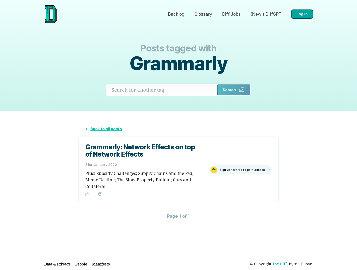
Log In (302, 14)
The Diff (279, 263)
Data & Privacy (57, 264)
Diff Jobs (231, 14)
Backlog (176, 14)
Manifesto (101, 264)
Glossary (203, 14)
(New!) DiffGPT (266, 14)
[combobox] (162, 90)
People (81, 264)
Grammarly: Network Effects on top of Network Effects (140, 150)
